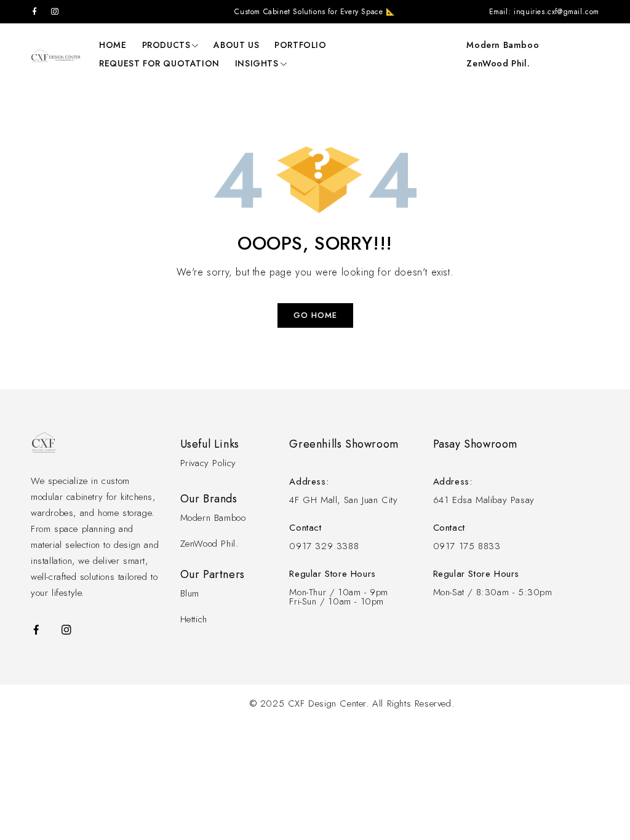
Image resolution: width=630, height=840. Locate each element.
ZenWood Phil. (498, 63)
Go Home (315, 315)
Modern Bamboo (502, 45)
